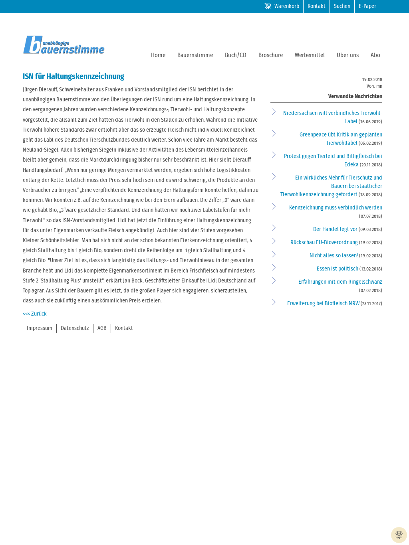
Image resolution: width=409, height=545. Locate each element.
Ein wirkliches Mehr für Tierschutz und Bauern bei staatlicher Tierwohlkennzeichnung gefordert (331, 186)
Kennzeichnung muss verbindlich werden (335, 208)
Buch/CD (235, 55)
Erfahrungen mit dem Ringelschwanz (340, 282)
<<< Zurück (35, 314)
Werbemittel (310, 55)
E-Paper (367, 6)
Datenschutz (75, 328)
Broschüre (270, 55)
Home (158, 55)
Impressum (39, 328)
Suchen (342, 6)
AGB (102, 328)
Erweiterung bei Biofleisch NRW (324, 303)
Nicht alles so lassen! (334, 256)
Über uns (348, 55)
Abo (375, 55)
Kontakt (317, 6)
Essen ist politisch (338, 269)
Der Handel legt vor (336, 229)
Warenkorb (286, 6)
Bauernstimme (195, 55)
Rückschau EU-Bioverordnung (324, 242)
